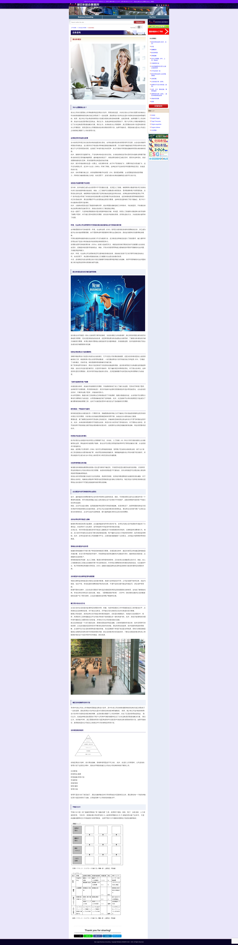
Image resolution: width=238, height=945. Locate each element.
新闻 (152, 101)
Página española (156, 124)
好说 (152, 46)
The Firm (152, 17)
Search (140, 22)
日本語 (153, 115)
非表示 (152, 1)
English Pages (155, 118)
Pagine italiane (155, 127)
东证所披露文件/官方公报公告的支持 (158, 67)
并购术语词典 (155, 98)
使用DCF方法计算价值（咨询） (159, 85)
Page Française (156, 121)
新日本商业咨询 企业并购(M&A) (158, 74)
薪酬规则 (153, 49)
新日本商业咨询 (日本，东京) (158, 42)
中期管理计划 (155, 63)
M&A (119, 17)
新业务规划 (154, 52)
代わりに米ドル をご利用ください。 (142, 1)
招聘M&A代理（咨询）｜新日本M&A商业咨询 (159, 94)
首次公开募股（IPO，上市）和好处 (158, 59)
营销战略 (153, 55)
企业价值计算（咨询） (157, 81)
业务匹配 (153, 78)
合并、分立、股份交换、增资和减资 (159, 90)
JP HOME (73, 27)
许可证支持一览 (155, 71)
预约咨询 (159, 106)
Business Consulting (85, 17)
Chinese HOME (82, 27)
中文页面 (153, 130)
